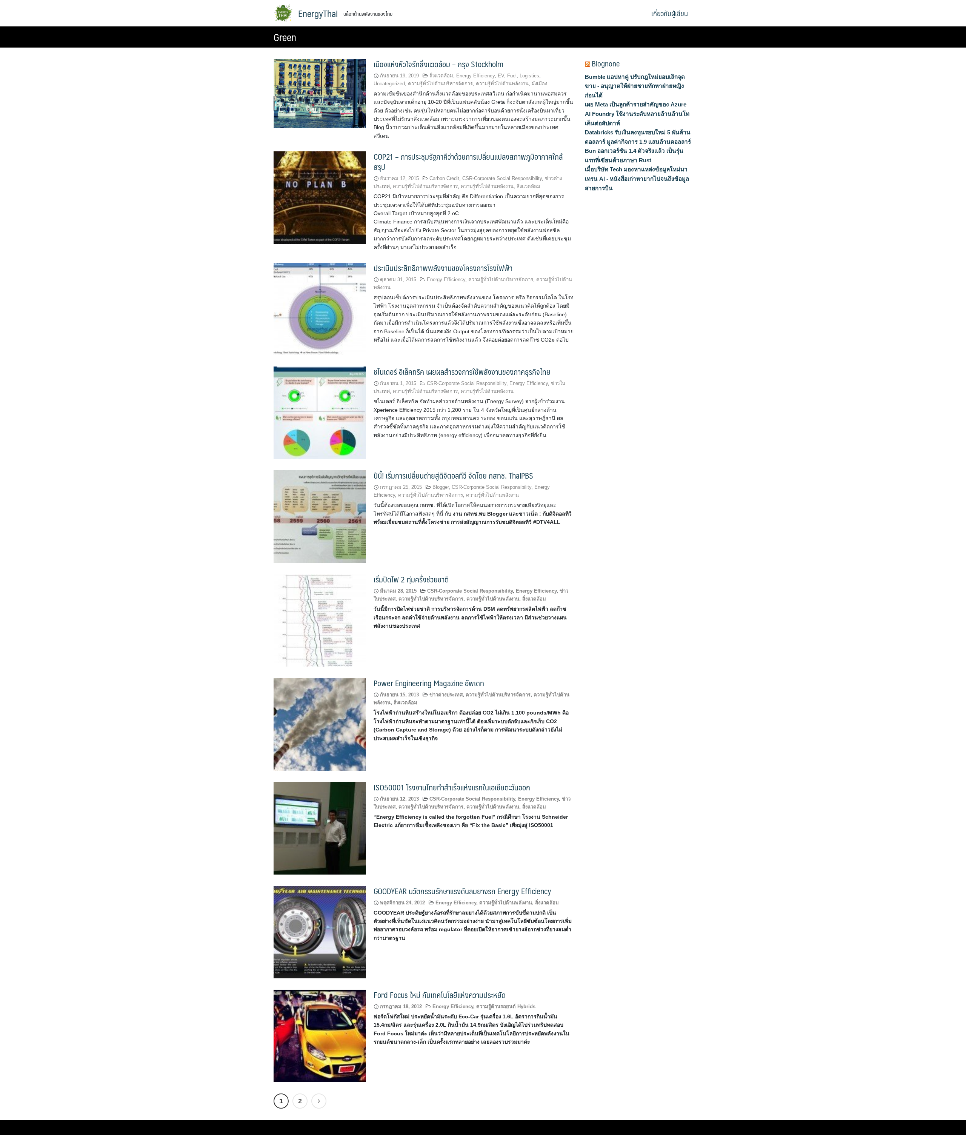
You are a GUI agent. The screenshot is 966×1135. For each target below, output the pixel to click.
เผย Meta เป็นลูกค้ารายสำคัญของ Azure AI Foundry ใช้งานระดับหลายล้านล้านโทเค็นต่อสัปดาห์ (637, 113)
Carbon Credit (444, 178)
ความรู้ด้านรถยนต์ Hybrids (505, 1006)
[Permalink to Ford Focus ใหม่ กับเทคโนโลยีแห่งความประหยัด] (320, 1035)
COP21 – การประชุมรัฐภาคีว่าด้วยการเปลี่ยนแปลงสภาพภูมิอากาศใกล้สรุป (468, 161)
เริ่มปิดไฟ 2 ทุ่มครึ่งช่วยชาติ (411, 579)
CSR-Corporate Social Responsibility (502, 178)
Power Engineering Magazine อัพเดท (429, 683)
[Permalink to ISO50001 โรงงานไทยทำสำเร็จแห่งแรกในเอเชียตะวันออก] (320, 827)
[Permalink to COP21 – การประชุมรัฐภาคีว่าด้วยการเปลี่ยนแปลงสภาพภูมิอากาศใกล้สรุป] (320, 197)
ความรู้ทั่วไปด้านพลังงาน (502, 83)
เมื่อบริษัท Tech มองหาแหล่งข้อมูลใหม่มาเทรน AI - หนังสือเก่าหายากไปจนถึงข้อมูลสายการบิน (637, 178)
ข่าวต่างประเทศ (446, 695)
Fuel (512, 76)
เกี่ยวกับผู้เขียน (669, 13)
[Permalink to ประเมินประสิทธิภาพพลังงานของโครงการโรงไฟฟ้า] (320, 308)
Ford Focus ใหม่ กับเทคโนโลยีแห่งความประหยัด (440, 994)
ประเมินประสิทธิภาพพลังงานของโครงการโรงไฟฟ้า (443, 267)
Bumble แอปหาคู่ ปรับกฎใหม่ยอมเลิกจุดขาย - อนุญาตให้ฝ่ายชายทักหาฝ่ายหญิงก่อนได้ (635, 86)
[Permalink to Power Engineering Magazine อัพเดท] (320, 724)
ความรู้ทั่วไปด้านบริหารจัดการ (440, 83)
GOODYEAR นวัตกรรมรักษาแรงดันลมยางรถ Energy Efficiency (462, 891)
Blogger (440, 487)
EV (501, 76)
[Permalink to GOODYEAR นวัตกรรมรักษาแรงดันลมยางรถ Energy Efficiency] (320, 931)
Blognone (606, 63)
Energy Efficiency (475, 76)
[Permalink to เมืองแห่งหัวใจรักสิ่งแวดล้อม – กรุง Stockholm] (320, 93)
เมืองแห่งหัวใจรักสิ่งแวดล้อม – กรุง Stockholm (438, 64)
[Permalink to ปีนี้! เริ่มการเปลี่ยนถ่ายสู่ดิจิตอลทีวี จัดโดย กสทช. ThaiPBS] (320, 516)
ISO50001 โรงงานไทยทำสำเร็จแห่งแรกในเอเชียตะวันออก (452, 787)
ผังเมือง (539, 83)
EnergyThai (318, 13)
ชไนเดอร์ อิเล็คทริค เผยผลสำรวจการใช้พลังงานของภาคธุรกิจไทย (462, 371)
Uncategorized (389, 83)
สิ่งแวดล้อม (441, 76)
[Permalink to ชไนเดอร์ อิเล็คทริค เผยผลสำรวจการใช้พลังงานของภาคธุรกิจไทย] (320, 412)
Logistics (529, 76)
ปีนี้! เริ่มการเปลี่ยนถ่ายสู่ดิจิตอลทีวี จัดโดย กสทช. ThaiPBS (453, 475)
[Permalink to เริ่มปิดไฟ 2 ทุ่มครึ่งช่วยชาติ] (320, 620)
